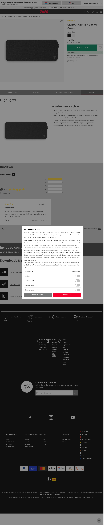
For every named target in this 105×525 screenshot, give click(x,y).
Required (28, 271)
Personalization (29, 285)
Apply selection (38, 295)
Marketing (28, 281)
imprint (26, 267)
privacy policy (69, 265)
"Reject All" (42, 245)
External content (30, 290)
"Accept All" (44, 252)
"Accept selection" (29, 260)
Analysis (27, 276)
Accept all (67, 295)
